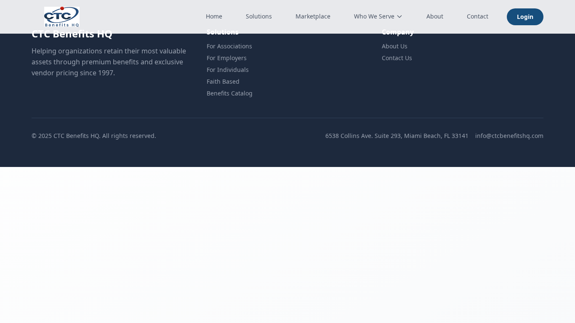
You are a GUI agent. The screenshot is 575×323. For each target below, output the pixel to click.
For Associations (229, 46)
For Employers (227, 58)
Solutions (259, 16)
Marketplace (312, 16)
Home (214, 16)
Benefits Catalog (230, 93)
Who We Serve (374, 16)
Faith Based (223, 81)
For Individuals (228, 70)
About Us (394, 46)
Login (525, 17)
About (434, 16)
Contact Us (397, 58)
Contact (477, 16)
